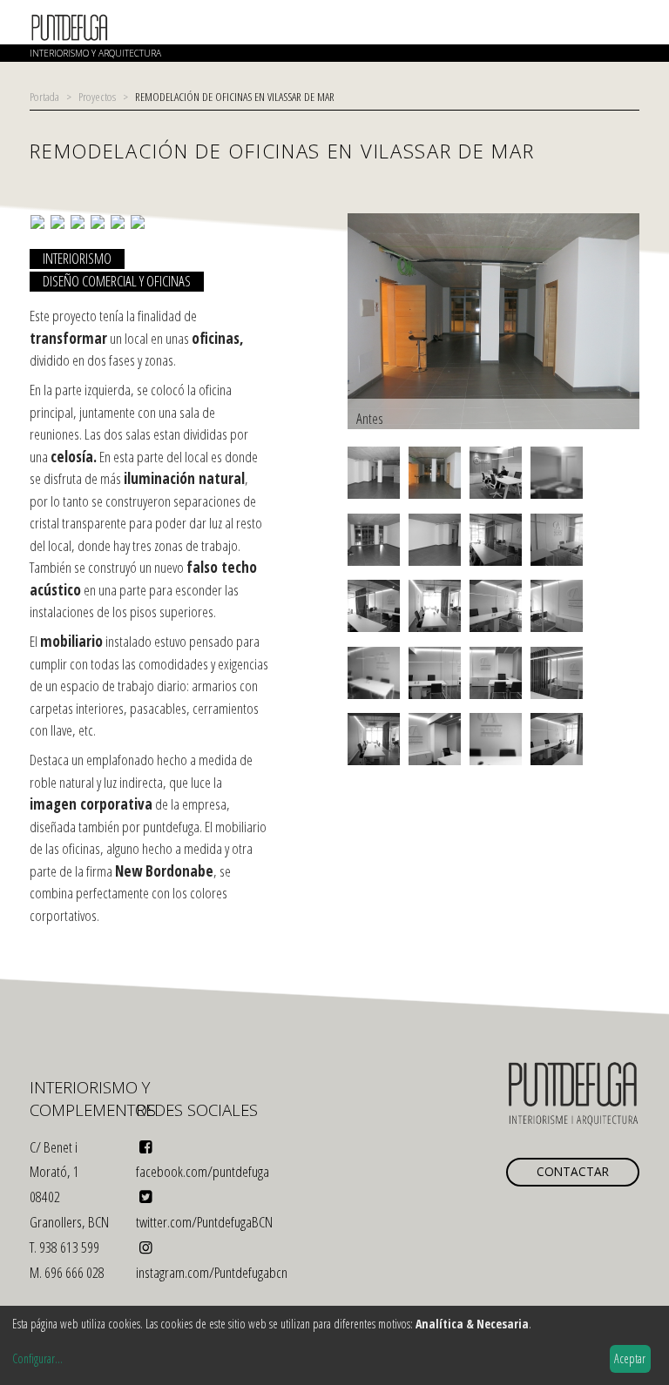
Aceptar (629, 1358)
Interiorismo (77, 258)
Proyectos (97, 96)
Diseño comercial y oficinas (117, 281)
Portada (44, 96)
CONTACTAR (573, 1171)
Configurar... (37, 1358)
